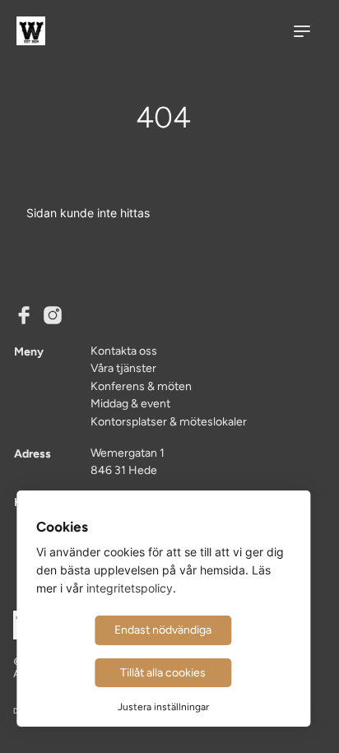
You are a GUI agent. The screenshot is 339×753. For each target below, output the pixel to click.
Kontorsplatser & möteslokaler (169, 421)
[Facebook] (24, 317)
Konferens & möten (141, 386)
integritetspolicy (129, 588)
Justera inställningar (163, 707)
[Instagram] (53, 317)
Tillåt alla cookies (163, 672)
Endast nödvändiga (162, 629)
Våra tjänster (123, 367)
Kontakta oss (124, 350)
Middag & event (130, 403)
